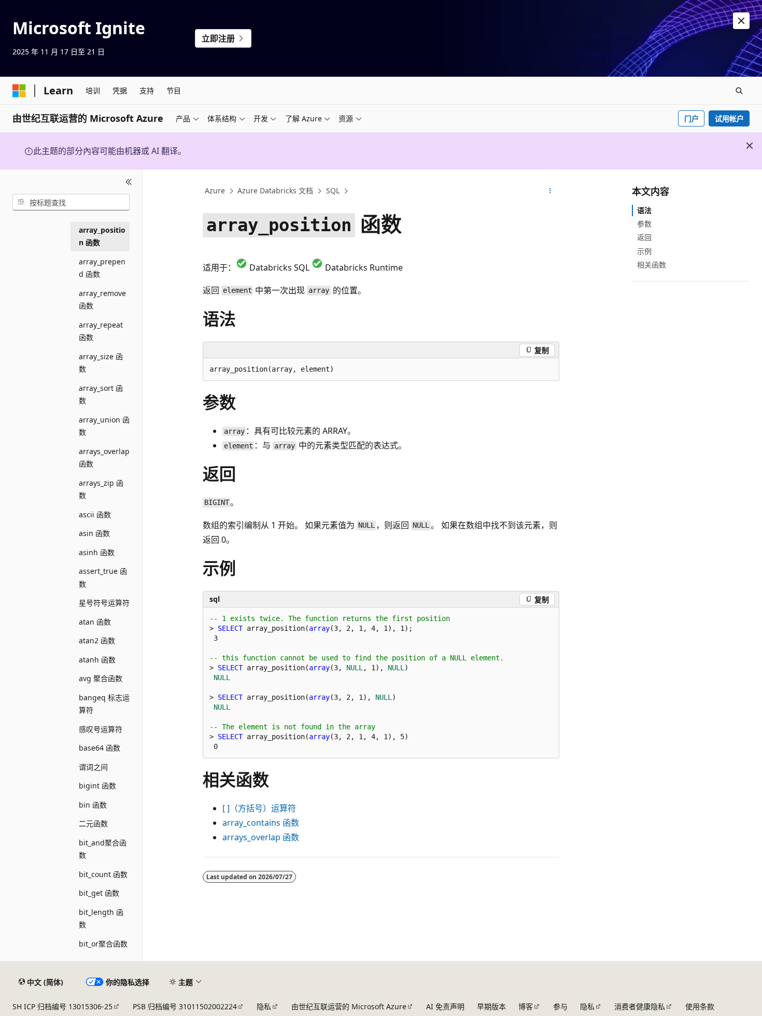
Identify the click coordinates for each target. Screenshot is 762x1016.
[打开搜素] (739, 90)
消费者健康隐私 (639, 1006)
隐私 (264, 1006)
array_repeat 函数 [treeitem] (101, 331)
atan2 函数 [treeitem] (97, 640)
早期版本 (491, 1006)
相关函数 (651, 265)
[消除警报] (741, 20)
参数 (644, 224)
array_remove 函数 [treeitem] (102, 299)
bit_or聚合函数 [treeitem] (103, 944)
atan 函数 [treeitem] (95, 622)
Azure (215, 190)
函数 (260, 822)
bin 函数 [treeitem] (93, 805)
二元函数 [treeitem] (93, 823)
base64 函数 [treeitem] (99, 748)
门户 (691, 118)
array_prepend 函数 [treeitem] (102, 268)
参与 (560, 1006)
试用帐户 (729, 118)
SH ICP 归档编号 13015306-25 (62, 1006)
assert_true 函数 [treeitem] (103, 577)
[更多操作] (550, 191)
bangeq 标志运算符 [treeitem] (104, 704)
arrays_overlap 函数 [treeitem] (104, 457)
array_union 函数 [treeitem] (104, 426)
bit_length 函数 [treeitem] (101, 918)
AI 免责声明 (445, 1006)
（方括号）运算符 (259, 808)
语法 (644, 210)
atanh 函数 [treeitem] (97, 660)
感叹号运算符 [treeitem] (100, 729)
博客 (525, 1006)
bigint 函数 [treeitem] (97, 786)
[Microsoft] (19, 90)
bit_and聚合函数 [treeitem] (102, 849)
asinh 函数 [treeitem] (97, 552)
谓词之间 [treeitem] (93, 767)
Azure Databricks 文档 (275, 190)
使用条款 (699, 1006)
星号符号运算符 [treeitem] (104, 603)
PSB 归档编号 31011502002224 (185, 1006)
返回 (644, 237)
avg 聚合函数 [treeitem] (100, 678)
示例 (644, 251)
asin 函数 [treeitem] (94, 533)
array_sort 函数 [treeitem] (101, 394)
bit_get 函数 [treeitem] (99, 893)
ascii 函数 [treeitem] (95, 514)
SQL (333, 190)
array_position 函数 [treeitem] (102, 236)
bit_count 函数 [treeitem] (103, 874)
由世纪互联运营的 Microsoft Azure (348, 1006)
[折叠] (129, 182)
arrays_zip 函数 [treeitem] (101, 489)
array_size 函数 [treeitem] (101, 362)
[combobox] (71, 202)
